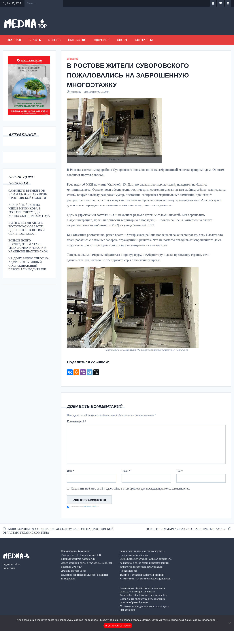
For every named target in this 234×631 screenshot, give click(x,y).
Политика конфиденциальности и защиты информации (144, 608)
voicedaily (76, 91)
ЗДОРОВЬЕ (102, 39)
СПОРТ (122, 39)
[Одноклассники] (76, 372)
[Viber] (83, 372)
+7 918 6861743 (129, 578)
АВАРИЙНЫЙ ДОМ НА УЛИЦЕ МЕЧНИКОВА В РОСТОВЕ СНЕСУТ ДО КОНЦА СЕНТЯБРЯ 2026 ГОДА (29, 210)
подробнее (91, 619)
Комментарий (76, 421)
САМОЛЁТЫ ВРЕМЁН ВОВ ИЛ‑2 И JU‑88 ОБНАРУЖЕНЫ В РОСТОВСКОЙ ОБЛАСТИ (28, 194)
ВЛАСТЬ (35, 39)
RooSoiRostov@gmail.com (155, 578)
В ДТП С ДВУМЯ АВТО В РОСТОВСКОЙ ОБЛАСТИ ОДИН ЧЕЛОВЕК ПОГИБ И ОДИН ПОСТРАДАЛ (26, 228)
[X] (96, 372)
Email (126, 471)
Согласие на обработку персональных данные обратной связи (142, 600)
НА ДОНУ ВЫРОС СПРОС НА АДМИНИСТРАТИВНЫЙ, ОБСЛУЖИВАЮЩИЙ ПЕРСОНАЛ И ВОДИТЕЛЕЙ (28, 264)
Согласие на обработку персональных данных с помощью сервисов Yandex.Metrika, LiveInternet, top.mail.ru (143, 591)
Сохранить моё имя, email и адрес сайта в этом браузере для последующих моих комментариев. (130, 488)
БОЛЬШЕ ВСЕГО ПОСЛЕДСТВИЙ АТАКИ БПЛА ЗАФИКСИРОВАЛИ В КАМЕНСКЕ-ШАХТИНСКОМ (28, 246)
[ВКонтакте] (70, 372)
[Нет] (229, 623)
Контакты (144, 39)
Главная (13, 39)
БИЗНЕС (54, 39)
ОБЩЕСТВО (77, 39)
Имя (70, 471)
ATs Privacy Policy (91, 506)
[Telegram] (90, 372)
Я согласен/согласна (118, 625)
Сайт (179, 471)
